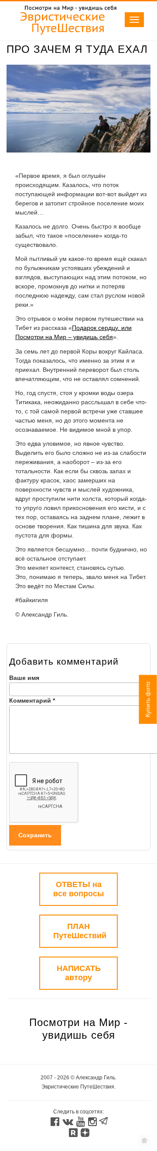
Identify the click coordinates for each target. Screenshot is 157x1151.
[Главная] (63, 35)
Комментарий (32, 700)
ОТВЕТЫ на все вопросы (78, 889)
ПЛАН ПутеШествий (79, 931)
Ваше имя (24, 677)
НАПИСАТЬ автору (79, 973)
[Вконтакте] (67, 1122)
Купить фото (147, 700)
